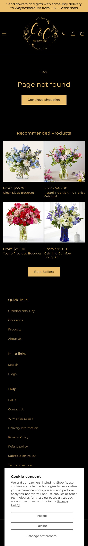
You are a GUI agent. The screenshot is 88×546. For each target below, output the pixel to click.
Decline (42, 526)
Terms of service (20, 465)
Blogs (12, 374)
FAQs (12, 400)
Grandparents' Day (21, 311)
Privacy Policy (18, 437)
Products (14, 329)
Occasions (15, 320)
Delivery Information (23, 428)
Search (13, 365)
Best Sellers (44, 272)
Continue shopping (44, 100)
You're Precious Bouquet (22, 253)
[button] (64, 33)
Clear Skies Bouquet (18, 192)
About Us (14, 339)
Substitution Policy (22, 456)
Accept (42, 516)
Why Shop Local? (20, 419)
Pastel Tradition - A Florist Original (64, 194)
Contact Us (16, 409)
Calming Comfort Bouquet (58, 255)
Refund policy (18, 446)
